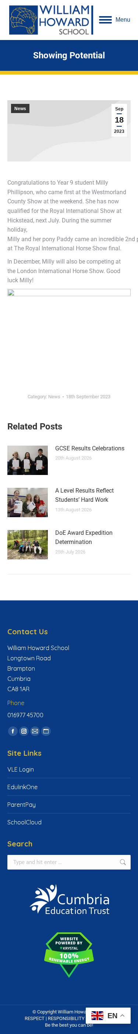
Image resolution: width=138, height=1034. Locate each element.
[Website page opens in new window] (46, 731)
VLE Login (20, 769)
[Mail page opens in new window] (35, 731)
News (20, 108)
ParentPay (21, 804)
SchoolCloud (24, 822)
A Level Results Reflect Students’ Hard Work (84, 495)
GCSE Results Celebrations (89, 448)
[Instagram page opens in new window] (24, 731)
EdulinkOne (22, 787)
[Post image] (27, 460)
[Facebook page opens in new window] (13, 731)
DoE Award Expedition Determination (84, 537)
